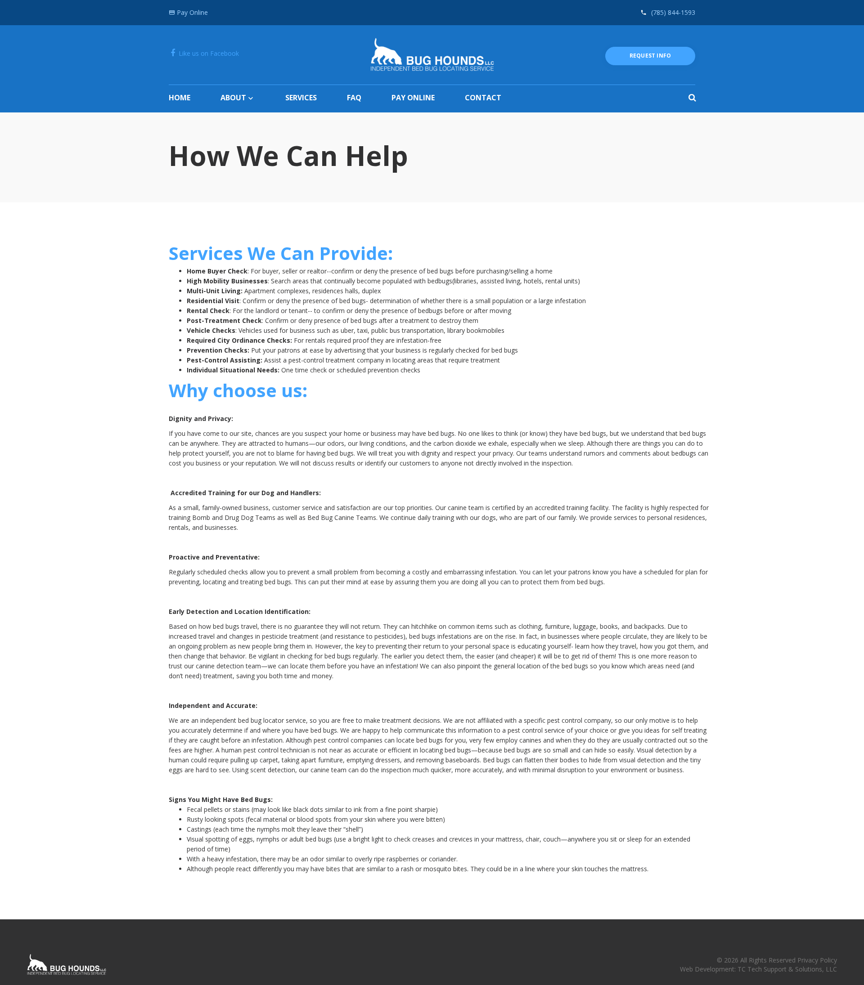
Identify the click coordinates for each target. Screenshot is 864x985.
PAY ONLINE (413, 98)
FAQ (354, 98)
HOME (179, 98)
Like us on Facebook (208, 53)
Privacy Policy (817, 960)
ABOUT (233, 98)
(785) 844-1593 (673, 12)
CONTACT (483, 98)
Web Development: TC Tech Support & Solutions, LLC (758, 969)
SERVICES (301, 98)
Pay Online (191, 12)
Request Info (650, 55)
